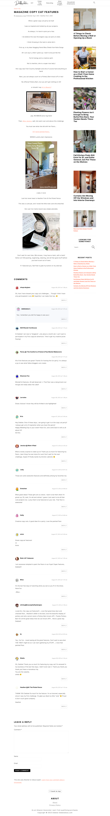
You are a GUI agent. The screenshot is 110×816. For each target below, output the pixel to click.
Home (15, 8)
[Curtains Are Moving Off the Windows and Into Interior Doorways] (85, 182)
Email (16, 763)
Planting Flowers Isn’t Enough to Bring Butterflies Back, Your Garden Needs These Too (84, 116)
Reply (64, 300)
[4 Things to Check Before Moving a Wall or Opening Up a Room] (85, 19)
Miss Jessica (27, 121)
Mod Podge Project (59, 3)
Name (16, 756)
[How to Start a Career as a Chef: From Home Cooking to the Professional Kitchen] (85, 58)
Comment (18, 730)
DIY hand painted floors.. (41, 132)
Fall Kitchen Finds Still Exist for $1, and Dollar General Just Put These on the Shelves (85, 158)
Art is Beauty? (46, 87)
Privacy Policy (55, 805)
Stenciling (49, 3)
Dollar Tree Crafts (40, 3)
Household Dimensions (71, 3)
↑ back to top (55, 791)
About (55, 802)
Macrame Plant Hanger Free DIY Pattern (83, 230)
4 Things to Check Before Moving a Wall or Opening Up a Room (85, 35)
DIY (32, 3)
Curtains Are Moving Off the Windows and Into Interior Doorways (84, 198)
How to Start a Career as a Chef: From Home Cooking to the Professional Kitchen (84, 75)
